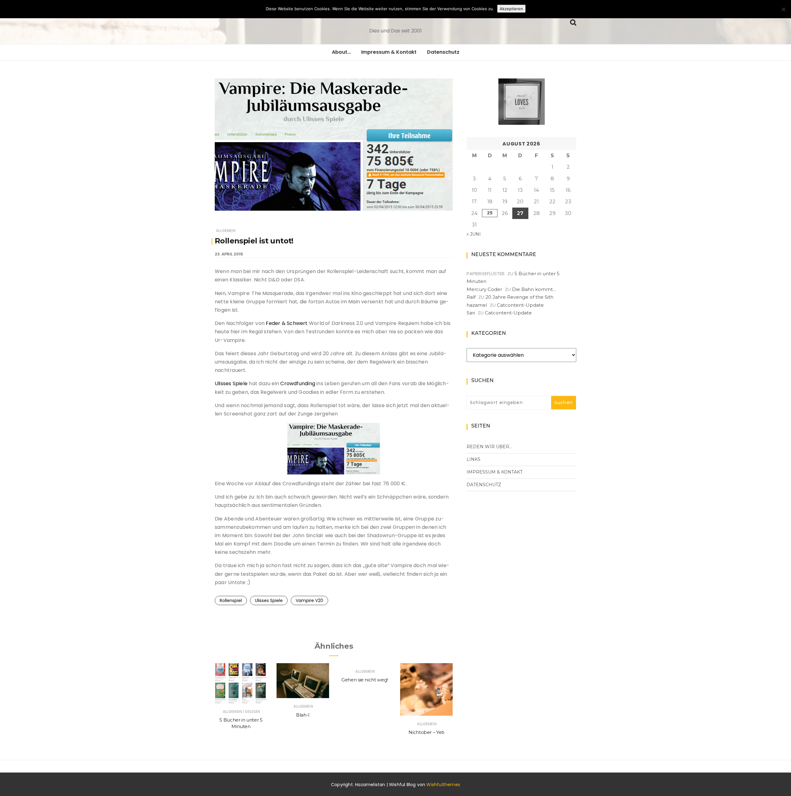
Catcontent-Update (520, 305)
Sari (471, 313)
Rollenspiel (231, 600)
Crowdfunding (298, 383)
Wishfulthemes (443, 784)
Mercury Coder (484, 289)
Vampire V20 (309, 600)
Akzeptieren (511, 8)
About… (341, 52)
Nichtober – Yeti (426, 732)
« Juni (474, 234)
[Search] (573, 22)
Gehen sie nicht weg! (364, 680)
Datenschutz (443, 52)
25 (490, 213)
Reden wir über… (489, 446)
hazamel (477, 305)
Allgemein (225, 230)
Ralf (471, 297)
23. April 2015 (229, 254)
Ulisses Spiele (231, 383)
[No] (783, 9)
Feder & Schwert (286, 323)
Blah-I (303, 715)
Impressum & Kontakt (389, 52)
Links (473, 459)
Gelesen (252, 711)
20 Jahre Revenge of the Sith (519, 297)
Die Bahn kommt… (534, 289)
